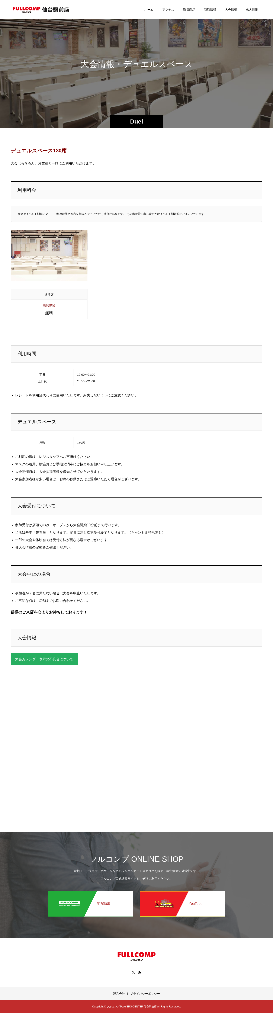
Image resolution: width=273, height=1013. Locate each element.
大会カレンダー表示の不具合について (44, 659)
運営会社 (119, 993)
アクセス (168, 9)
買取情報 (210, 9)
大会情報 (231, 9)
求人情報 (252, 9)
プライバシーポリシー (145, 993)
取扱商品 (189, 9)
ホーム (148, 9)
